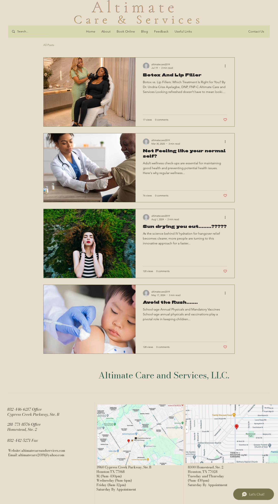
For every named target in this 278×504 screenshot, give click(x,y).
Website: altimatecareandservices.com (36, 450)
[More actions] (226, 65)
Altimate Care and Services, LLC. (163, 375)
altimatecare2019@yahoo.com (41, 455)
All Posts (48, 45)
